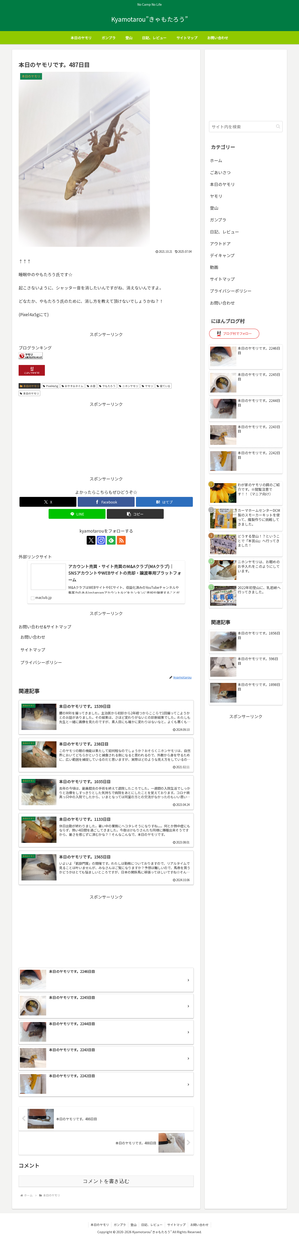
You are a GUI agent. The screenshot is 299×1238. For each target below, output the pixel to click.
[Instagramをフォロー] (101, 540)
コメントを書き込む (106, 1181)
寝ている (165, 386)
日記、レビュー (224, 232)
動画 (214, 267)
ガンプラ (218, 220)
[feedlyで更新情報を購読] (111, 540)
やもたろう (108, 386)
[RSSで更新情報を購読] (121, 540)
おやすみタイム (74, 386)
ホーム (216, 160)
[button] (135, 514)
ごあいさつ (220, 172)
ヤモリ (149, 386)
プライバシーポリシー (41, 662)
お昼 (92, 386)
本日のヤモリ (31, 386)
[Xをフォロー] (91, 540)
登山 (214, 208)
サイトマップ (32, 649)
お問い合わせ (32, 637)
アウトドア (220, 243)
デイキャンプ (222, 255)
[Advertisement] (106, 438)
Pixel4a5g (52, 386)
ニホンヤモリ (130, 386)
